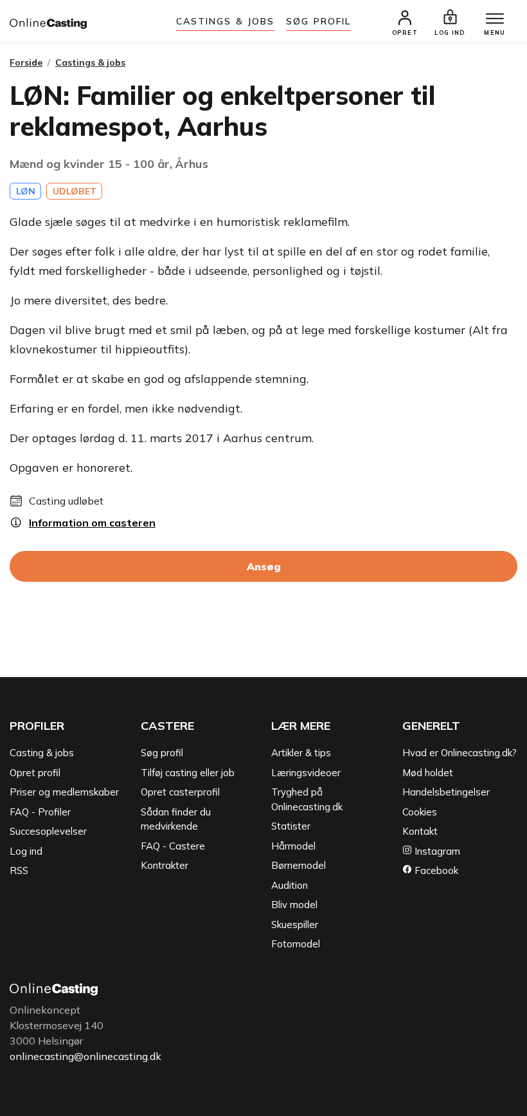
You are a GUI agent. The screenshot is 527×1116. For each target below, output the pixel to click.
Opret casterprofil (180, 792)
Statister (290, 826)
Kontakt (420, 831)
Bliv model (294, 904)
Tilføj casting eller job (188, 773)
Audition (289, 885)
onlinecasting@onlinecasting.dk (85, 1056)
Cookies (419, 812)
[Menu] (495, 19)
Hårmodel (293, 846)
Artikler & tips (301, 753)
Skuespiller (294, 924)
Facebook (435, 870)
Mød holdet (427, 773)
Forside (26, 62)
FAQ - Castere (173, 846)
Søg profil (162, 753)
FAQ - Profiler (40, 812)
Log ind (26, 851)
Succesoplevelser (48, 831)
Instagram (436, 851)
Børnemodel (298, 865)
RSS (19, 870)
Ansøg (264, 566)
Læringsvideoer (306, 773)
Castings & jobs (225, 21)
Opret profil (35, 773)
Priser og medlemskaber (64, 792)
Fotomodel (295, 944)
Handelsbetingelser (446, 792)
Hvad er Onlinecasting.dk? (459, 753)
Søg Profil (318, 21)
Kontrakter (164, 865)
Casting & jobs (42, 753)
